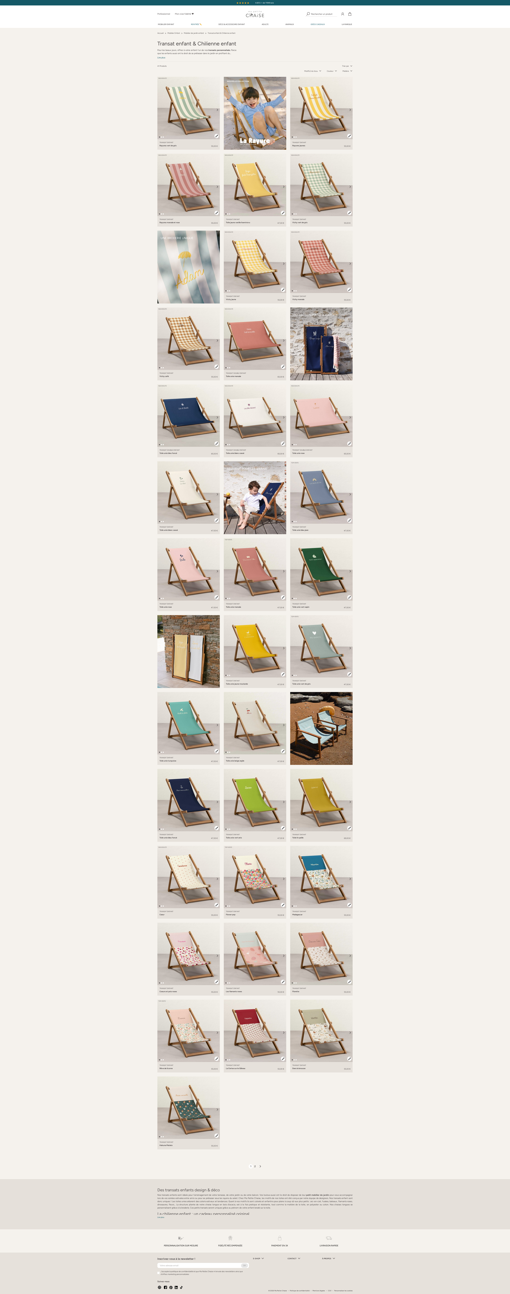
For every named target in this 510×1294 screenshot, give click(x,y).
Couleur (330, 71)
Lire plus (161, 57)
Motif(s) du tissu (311, 71)
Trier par (345, 66)
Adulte (265, 24)
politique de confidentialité (182, 1271)
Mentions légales (319, 1291)
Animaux (289, 24)
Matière (346, 71)
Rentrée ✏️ (196, 24)
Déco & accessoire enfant (231, 24)
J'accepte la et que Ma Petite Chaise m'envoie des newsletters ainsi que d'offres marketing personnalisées (202, 1272)
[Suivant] (217, 110)
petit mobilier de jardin (317, 1195)
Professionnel (163, 14)
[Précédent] (160, 110)
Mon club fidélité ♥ (184, 14)
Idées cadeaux (318, 24)
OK (244, 1265)
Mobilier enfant (166, 24)
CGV (329, 1291)
